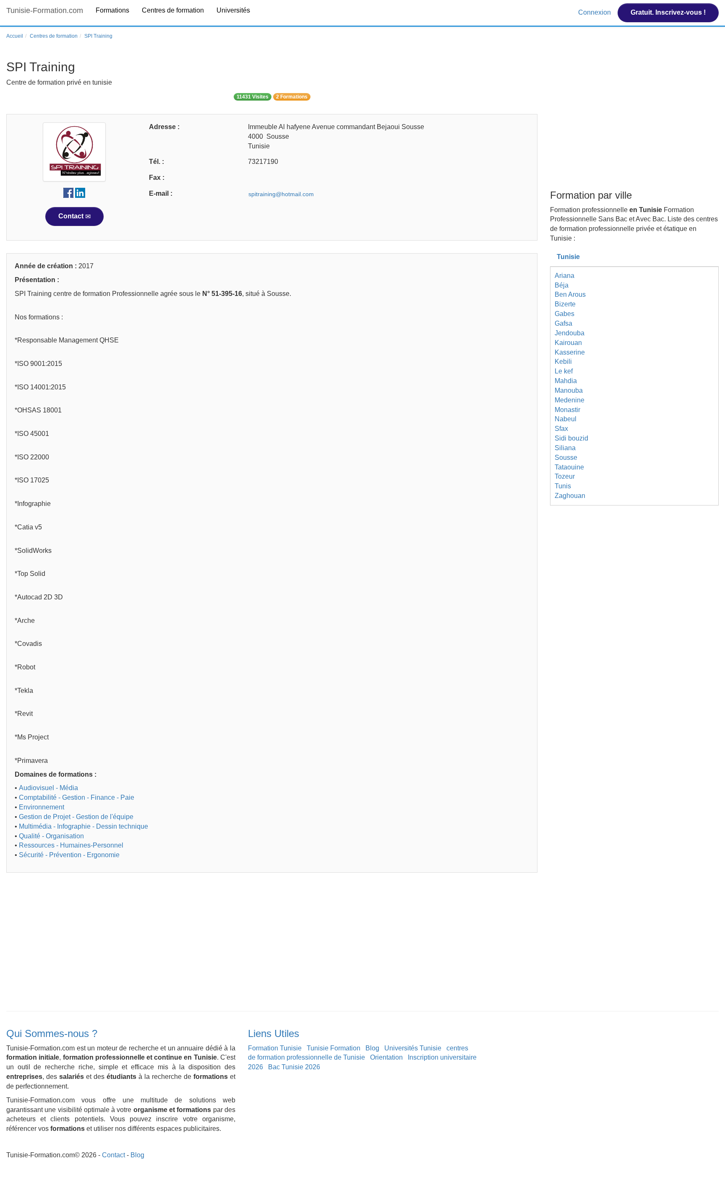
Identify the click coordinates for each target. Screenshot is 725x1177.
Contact (71, 216)
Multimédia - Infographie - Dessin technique (83, 826)
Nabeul (565, 419)
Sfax (561, 428)
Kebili (563, 361)
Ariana (564, 275)
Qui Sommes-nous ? (51, 1033)
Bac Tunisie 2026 (294, 1067)
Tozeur (565, 476)
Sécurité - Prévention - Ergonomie (69, 854)
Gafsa (563, 323)
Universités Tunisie (412, 1048)
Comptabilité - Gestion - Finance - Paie (76, 797)
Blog (372, 1048)
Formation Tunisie (275, 1048)
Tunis (563, 486)
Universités (233, 10)
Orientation (386, 1057)
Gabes (564, 313)
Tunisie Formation (333, 1048)
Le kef (564, 371)
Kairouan (568, 342)
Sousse (566, 457)
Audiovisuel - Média (48, 787)
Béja (562, 285)
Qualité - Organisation (51, 836)
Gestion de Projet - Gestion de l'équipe (76, 816)
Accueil (14, 36)
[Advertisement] (258, 944)
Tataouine (569, 467)
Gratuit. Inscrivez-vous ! (668, 12)
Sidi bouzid (571, 438)
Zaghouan (570, 495)
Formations (112, 10)
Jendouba (569, 333)
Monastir (567, 409)
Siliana (565, 447)
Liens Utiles (273, 1033)
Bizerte (565, 304)
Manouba (569, 390)
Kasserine (570, 352)
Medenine (569, 400)
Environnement (41, 807)
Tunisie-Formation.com (44, 10)
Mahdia (566, 380)
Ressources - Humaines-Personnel (71, 845)
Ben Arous (570, 294)
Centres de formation (173, 10)
